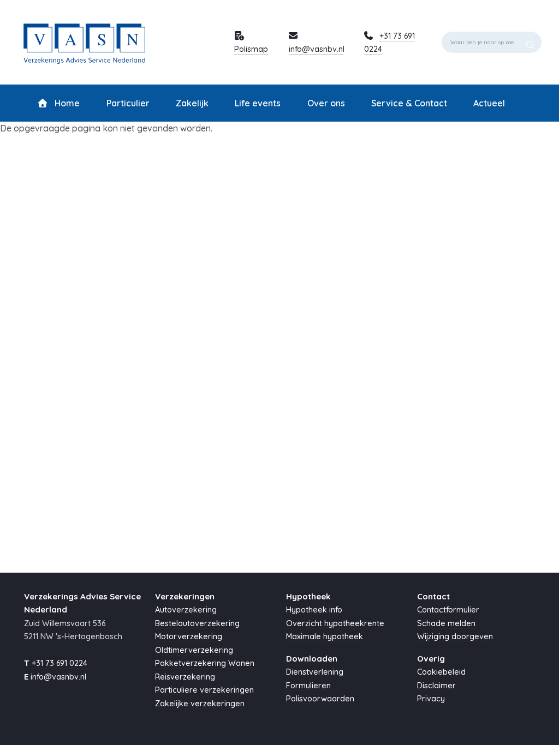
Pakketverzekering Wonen (204, 663)
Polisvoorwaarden (320, 699)
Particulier (128, 103)
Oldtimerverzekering (194, 650)
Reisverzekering (185, 677)
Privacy (431, 699)
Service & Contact (409, 103)
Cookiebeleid (441, 672)
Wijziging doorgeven (455, 636)
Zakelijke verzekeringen (200, 703)
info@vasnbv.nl (316, 49)
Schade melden (446, 623)
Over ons (326, 103)
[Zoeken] (531, 42)
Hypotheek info (314, 610)
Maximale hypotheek (324, 636)
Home (66, 103)
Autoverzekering (186, 610)
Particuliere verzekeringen (204, 690)
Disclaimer (436, 685)
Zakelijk (192, 103)
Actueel (489, 103)
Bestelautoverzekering (197, 623)
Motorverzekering (188, 636)
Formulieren (308, 685)
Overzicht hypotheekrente (335, 623)
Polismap (251, 49)
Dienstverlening (314, 672)
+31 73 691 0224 (59, 663)
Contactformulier (448, 610)
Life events (258, 103)
